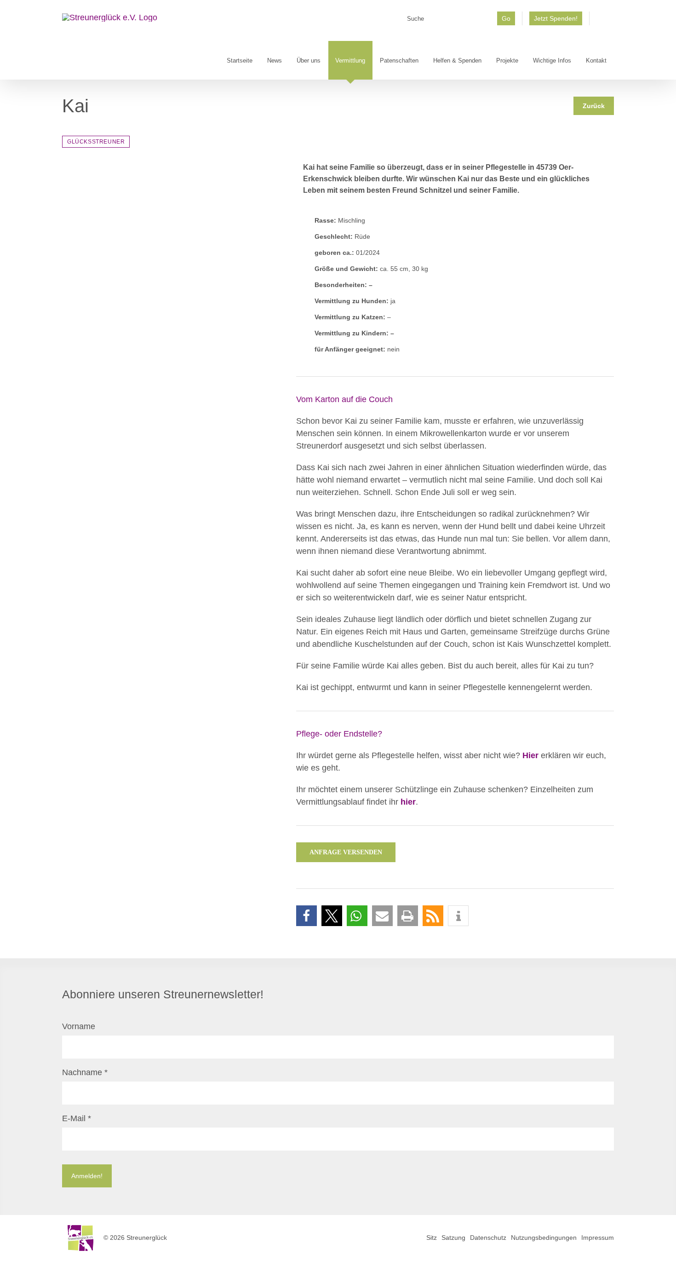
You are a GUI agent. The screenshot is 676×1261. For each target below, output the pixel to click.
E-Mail (76, 1118)
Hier (530, 755)
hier (408, 801)
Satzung (453, 1237)
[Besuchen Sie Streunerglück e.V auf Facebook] (601, 21)
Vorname (78, 1026)
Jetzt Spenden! (556, 18)
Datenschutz (488, 1237)
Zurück (594, 105)
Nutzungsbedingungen (544, 1237)
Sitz (431, 1237)
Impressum (597, 1237)
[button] (306, 915)
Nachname (85, 1072)
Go (506, 18)
